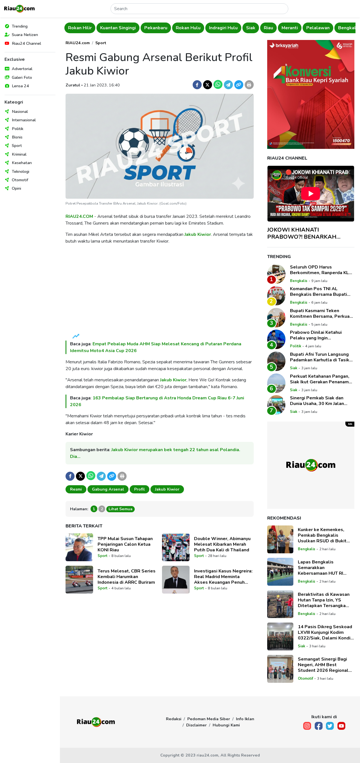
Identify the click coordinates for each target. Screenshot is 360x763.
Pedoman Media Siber (208, 719)
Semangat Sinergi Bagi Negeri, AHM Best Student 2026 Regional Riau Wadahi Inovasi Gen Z (324, 664)
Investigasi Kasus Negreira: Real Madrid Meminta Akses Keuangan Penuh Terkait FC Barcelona (223, 576)
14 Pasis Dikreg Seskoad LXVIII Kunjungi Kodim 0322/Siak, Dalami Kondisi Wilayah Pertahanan (326, 632)
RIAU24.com (78, 43)
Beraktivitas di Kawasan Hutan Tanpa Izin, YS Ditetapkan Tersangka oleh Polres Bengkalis (324, 600)
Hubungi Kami (226, 725)
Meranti (272, 28)
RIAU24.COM (79, 216)
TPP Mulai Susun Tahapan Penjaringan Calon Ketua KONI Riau (125, 544)
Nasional (20, 111)
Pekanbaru (138, 28)
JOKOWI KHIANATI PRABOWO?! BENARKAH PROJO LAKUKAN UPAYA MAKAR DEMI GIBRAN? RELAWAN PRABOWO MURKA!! (310, 233)
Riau (251, 28)
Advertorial (22, 68)
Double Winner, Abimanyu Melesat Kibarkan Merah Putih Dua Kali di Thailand (222, 544)
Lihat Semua (120, 509)
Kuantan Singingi (100, 28)
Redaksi (173, 719)
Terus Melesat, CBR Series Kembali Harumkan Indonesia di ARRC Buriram (127, 576)
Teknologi (20, 171)
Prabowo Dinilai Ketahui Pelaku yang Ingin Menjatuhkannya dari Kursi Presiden (318, 335)
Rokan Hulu (170, 28)
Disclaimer (196, 725)
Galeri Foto (22, 77)
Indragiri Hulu (206, 28)
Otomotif (20, 180)
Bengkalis (331, 28)
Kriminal (19, 154)
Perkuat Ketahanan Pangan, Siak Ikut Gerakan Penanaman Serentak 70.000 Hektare (322, 379)
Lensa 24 (20, 86)
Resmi (76, 489)
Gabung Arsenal (108, 489)
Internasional (24, 120)
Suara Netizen (25, 34)
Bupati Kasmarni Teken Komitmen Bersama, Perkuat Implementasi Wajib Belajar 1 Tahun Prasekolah (322, 313)
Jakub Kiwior (197, 234)
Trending (20, 26)
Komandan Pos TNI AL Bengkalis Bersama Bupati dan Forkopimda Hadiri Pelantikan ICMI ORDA (318, 291)
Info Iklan (245, 719)
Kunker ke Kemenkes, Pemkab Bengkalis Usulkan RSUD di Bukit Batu (322, 535)
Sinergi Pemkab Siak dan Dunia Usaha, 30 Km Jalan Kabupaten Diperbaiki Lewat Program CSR (320, 400)
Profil (139, 489)
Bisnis (17, 137)
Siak (233, 28)
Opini (16, 188)
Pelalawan (300, 28)
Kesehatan (22, 162)
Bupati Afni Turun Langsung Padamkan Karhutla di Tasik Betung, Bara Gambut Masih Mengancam (320, 357)
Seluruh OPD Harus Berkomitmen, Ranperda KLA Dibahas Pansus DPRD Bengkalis (321, 270)
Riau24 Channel (26, 43)
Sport (17, 145)
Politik (17, 128)
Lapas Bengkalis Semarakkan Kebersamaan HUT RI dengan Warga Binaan (321, 567)
